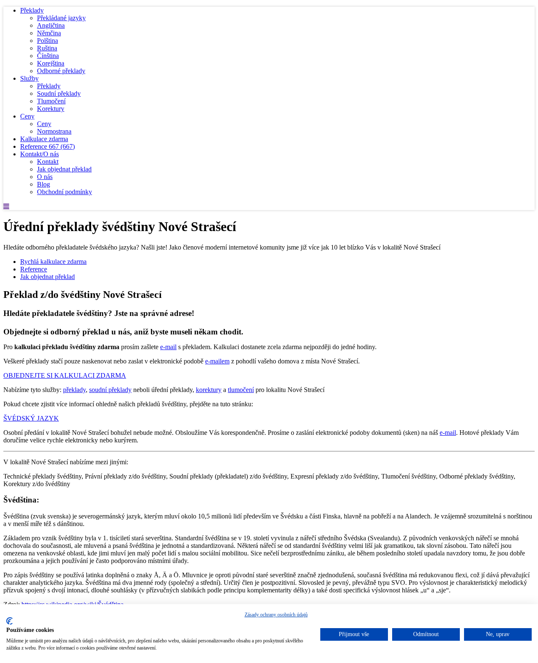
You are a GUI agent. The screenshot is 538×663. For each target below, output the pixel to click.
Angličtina (51, 25)
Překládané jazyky (61, 17)
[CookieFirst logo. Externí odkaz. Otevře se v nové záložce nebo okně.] (9, 621)
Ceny (27, 116)
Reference (47, 146)
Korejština (50, 63)
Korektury (50, 108)
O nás (45, 176)
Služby (29, 78)
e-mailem (217, 361)
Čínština (48, 55)
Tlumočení (51, 101)
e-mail (168, 346)
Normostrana (54, 131)
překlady (74, 389)
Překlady (32, 10)
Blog (43, 184)
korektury (209, 389)
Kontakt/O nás (39, 154)
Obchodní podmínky (64, 191)
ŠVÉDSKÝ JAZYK (31, 418)
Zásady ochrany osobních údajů (276, 615)
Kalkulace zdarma (44, 138)
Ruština (47, 48)
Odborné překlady (61, 70)
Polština (47, 40)
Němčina (49, 33)
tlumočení (241, 389)
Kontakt (47, 161)
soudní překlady (110, 389)
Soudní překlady (59, 93)
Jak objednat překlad (64, 169)
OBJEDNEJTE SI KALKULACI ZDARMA (64, 375)
